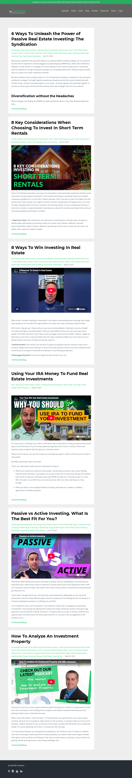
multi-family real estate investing (66, 53)
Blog (87, 11)
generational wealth (45, 259)
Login (120, 11)
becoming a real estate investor (23, 50)
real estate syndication (32, 56)
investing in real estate (39, 527)
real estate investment (53, 265)
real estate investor (37, 530)
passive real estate (56, 527)
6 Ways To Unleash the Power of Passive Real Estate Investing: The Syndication (47, 39)
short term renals (35, 142)
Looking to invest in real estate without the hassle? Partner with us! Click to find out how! (66, 2)
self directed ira (23, 388)
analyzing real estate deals (22, 524)
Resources (105, 11)
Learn (80, 11)
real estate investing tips (53, 656)
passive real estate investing (32, 265)
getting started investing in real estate (52, 50)
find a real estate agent (68, 524)
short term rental (50, 142)
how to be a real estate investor (62, 139)
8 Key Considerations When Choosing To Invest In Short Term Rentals (47, 128)
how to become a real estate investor (49, 262)
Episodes (65, 11)
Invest (73, 11)
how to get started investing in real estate (35, 53)
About (113, 11)
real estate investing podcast (30, 656)
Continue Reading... (19, 109)
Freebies (94, 11)
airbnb (14, 139)
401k (13, 385)
